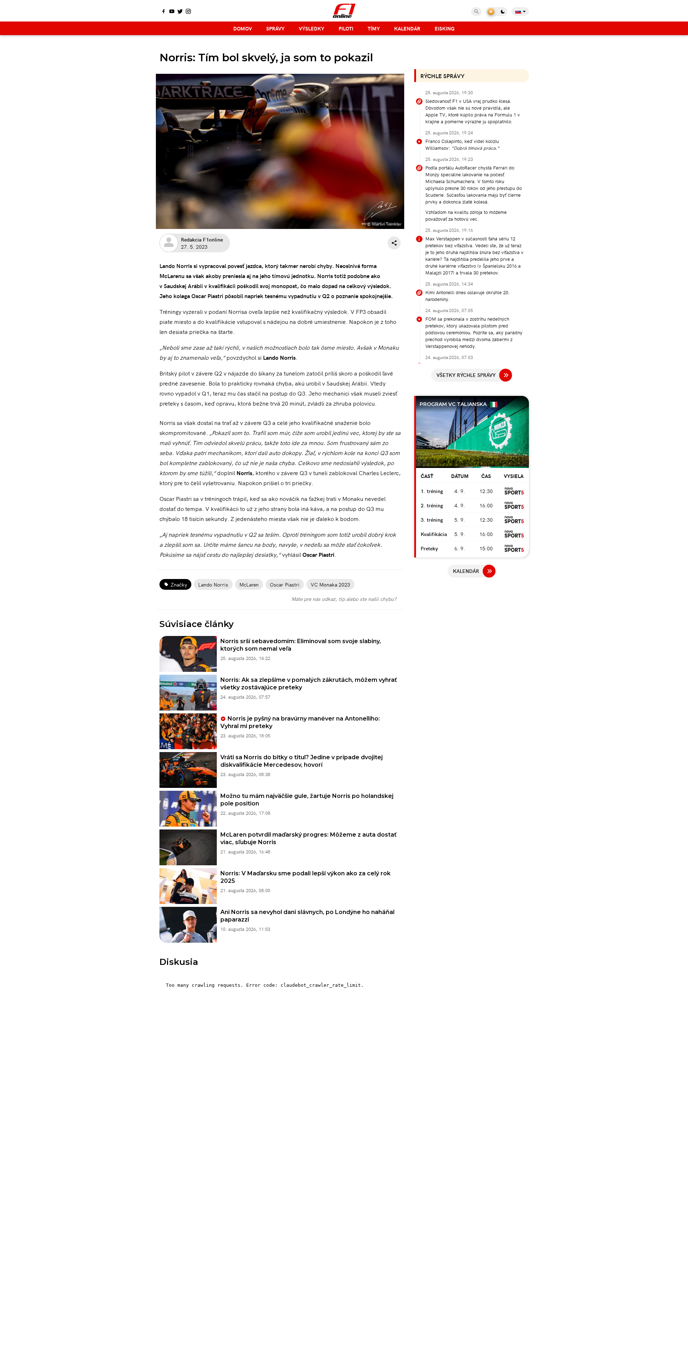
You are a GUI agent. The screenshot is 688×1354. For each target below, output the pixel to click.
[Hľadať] (476, 11)
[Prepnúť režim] (496, 11)
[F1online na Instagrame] (188, 11)
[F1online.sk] (344, 11)
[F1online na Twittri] (180, 11)
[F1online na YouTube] (172, 11)
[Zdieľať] (394, 242)
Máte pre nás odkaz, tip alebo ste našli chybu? (343, 598)
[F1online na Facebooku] (163, 11)
